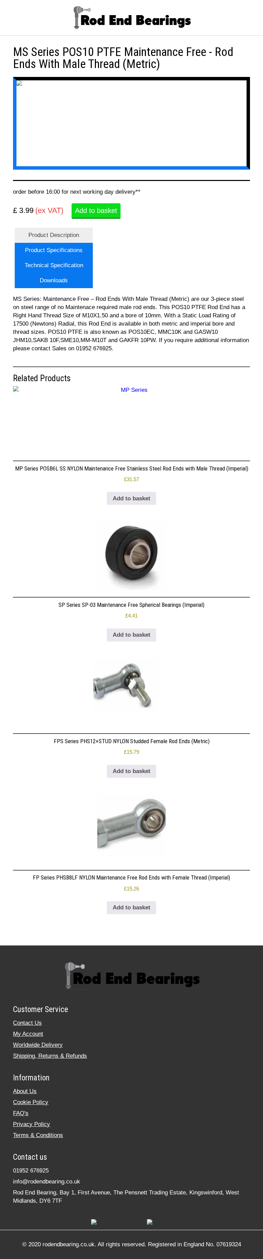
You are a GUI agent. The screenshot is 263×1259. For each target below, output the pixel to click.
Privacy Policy (31, 1124)
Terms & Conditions (38, 1135)
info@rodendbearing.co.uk (46, 1181)
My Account (28, 1034)
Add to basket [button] (131, 498)
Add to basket (96, 210)
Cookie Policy (30, 1102)
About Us (25, 1091)
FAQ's (20, 1113)
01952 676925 (31, 1170)
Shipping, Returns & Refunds (50, 1056)
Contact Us (27, 1023)
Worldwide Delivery (38, 1045)
